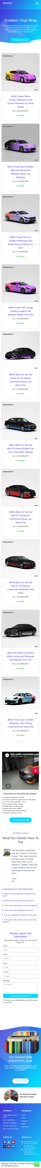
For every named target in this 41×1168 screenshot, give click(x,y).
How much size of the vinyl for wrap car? (19, 901)
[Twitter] (9, 1142)
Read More (20, 115)
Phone (5, 954)
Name (5, 946)
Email (5, 963)
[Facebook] (4, 1142)
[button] (37, 3)
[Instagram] (4, 1146)
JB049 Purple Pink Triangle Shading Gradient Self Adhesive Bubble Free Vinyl (20, 311)
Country (6, 972)
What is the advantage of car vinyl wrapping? (21, 905)
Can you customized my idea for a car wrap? (20, 915)
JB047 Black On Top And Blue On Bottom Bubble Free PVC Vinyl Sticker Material (20, 448)
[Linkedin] (13, 1146)
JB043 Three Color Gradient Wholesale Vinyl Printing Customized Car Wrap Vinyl (20, 723)
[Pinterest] (9, 1146)
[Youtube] (13, 1142)
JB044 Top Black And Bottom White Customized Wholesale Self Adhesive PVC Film (20, 656)
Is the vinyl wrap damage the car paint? (18, 910)
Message (6, 981)
